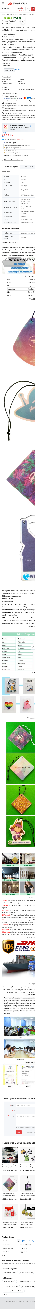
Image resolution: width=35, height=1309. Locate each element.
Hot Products (6, 1245)
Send (18, 1132)
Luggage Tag (24, 1252)
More (3, 1294)
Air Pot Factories (9, 1281)
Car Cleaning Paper (28, 1286)
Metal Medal (5, 1252)
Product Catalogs (29, 1241)
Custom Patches (25, 1245)
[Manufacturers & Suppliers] (17, 3)
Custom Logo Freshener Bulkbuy (13, 1291)
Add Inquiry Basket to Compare (13, 160)
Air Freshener (24, 1248)
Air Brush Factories (23, 1281)
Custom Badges (7, 1248)
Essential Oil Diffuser (26, 1272)
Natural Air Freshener (10, 1272)
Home (3, 14)
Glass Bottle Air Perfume (11, 1286)
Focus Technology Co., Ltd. (25, 1301)
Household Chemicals (28, 14)
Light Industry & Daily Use (14, 14)
